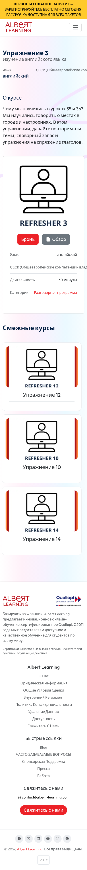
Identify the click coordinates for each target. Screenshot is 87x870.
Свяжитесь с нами (43, 726)
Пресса (43, 768)
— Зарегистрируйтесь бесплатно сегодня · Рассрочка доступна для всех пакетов (43, 9)
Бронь (28, 239)
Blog (43, 747)
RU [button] (42, 860)
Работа (43, 776)
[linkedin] (38, 839)
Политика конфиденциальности (43, 704)
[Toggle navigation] (75, 27)
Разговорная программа (55, 292)
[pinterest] (67, 839)
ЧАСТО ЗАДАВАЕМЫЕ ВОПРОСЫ (43, 754)
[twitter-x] (29, 839)
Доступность (43, 718)
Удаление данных (43, 711)
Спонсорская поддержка (43, 761)
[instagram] (58, 839)
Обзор (58, 239)
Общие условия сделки (43, 690)
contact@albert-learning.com (45, 797)
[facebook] (19, 839)
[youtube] (48, 839)
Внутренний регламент (43, 697)
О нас (44, 676)
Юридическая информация (43, 683)
